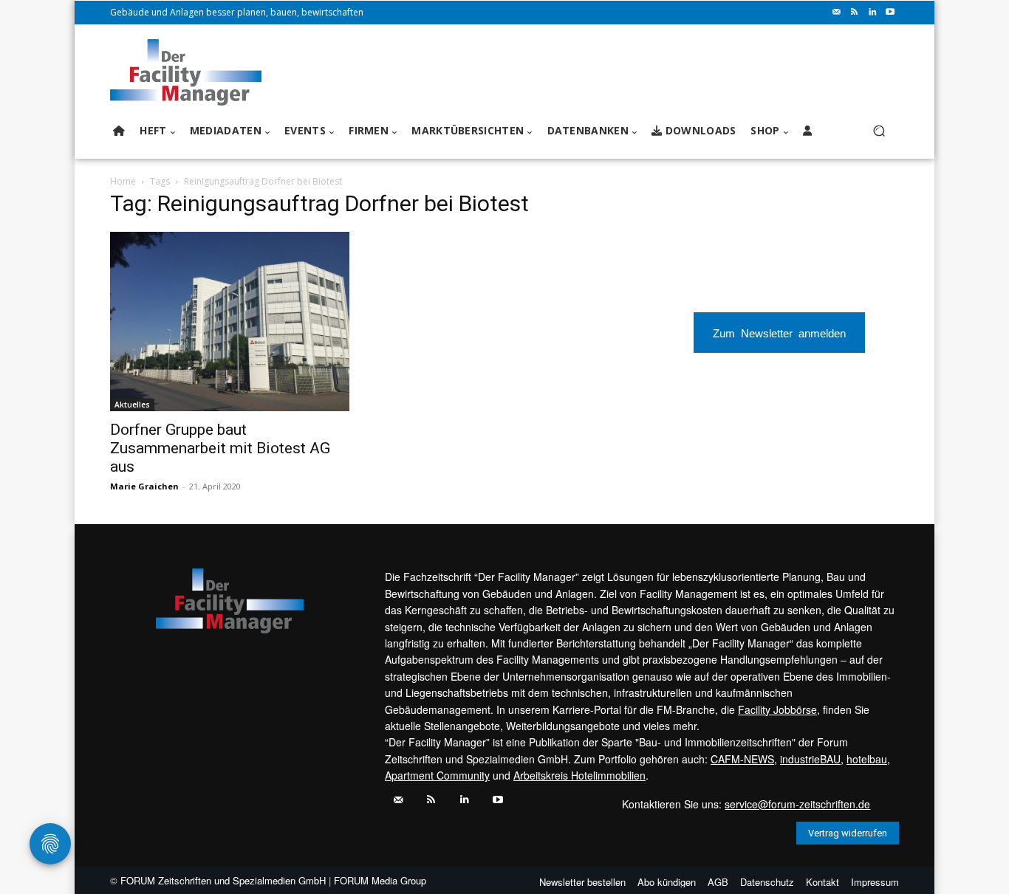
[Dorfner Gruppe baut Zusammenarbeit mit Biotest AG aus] (229, 321)
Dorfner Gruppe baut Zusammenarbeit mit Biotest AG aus (220, 448)
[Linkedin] (872, 12)
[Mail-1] (837, 12)
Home (123, 181)
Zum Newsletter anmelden (779, 332)
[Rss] (854, 12)
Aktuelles (132, 404)
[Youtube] (890, 12)
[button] (878, 131)
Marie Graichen (144, 486)
